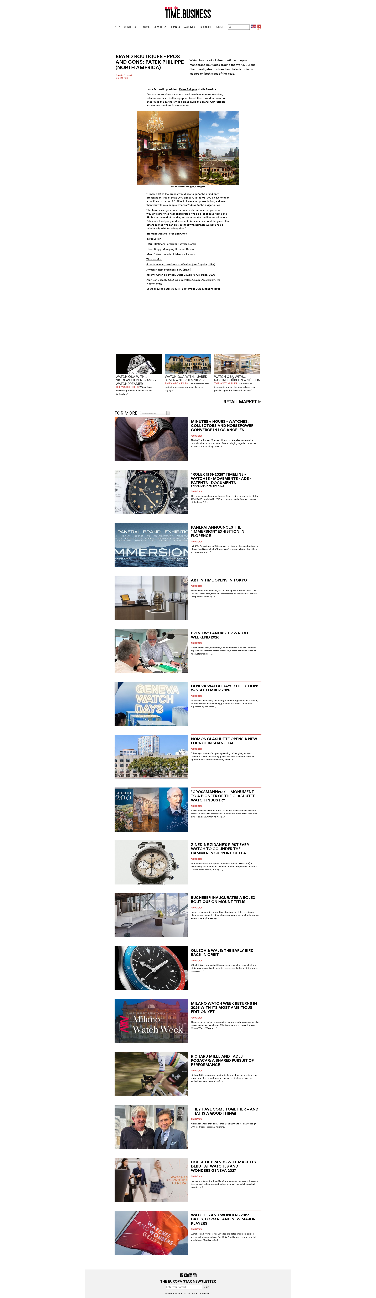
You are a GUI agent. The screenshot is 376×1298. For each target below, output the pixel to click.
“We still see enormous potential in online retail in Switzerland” (134, 390)
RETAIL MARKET (241, 401)
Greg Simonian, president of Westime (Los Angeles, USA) (180, 264)
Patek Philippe (188, 89)
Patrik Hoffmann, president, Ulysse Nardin (171, 244)
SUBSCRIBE (205, 27)
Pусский (128, 75)
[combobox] (154, 413)
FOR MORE (126, 413)
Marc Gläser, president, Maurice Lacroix (170, 254)
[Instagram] (186, 1275)
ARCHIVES (189, 27)
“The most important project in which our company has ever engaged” (187, 387)
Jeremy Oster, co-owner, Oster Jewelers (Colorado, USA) (180, 274)
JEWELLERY (160, 27)
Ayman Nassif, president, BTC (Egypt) (168, 269)
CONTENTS (130, 27)
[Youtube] (195, 1275)
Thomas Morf (154, 259)
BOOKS (146, 27)
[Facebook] (181, 1275)
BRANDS (175, 27)
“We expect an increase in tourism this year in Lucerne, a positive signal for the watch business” (234, 387)
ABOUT (219, 27)
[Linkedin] (190, 1275)
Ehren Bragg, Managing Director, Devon (170, 249)
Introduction (153, 238)
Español (120, 75)
